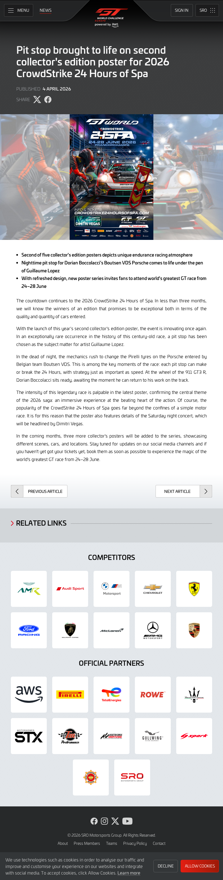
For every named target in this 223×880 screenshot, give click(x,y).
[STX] (29, 736)
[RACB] (91, 777)
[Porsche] (194, 630)
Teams (111, 843)
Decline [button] (166, 866)
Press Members (87, 843)
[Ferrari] (194, 589)
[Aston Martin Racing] (29, 589)
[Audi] (70, 589)
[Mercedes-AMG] (153, 630)
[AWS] (29, 695)
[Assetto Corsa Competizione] (111, 736)
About (63, 843)
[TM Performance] (70, 736)
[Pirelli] (70, 695)
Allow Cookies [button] (200, 866)
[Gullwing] (153, 736)
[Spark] (194, 736)
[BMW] (111, 589)
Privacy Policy (135, 843)
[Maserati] (194, 695)
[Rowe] (153, 695)
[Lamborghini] (70, 630)
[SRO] (132, 777)
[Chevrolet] (153, 589)
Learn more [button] (128, 873)
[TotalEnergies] (111, 695)
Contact (159, 843)
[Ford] (29, 630)
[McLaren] (111, 630)
